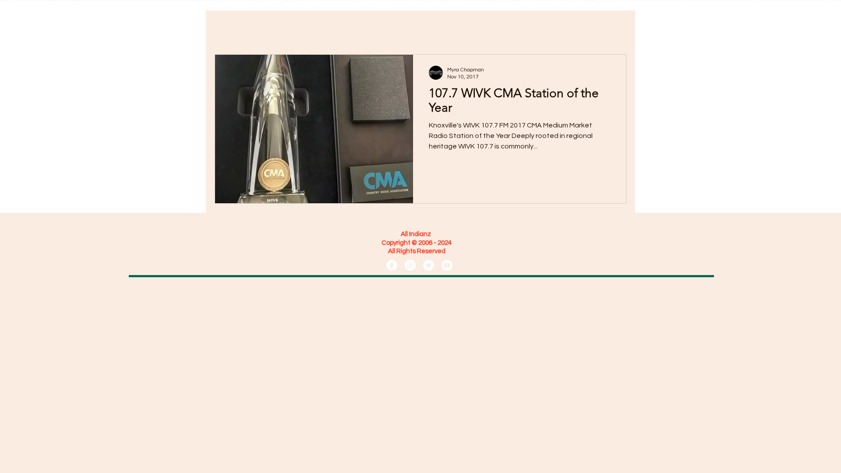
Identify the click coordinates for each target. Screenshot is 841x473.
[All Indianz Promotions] (391, 265)
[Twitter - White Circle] (428, 265)
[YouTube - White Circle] (447, 265)
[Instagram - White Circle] (410, 265)
